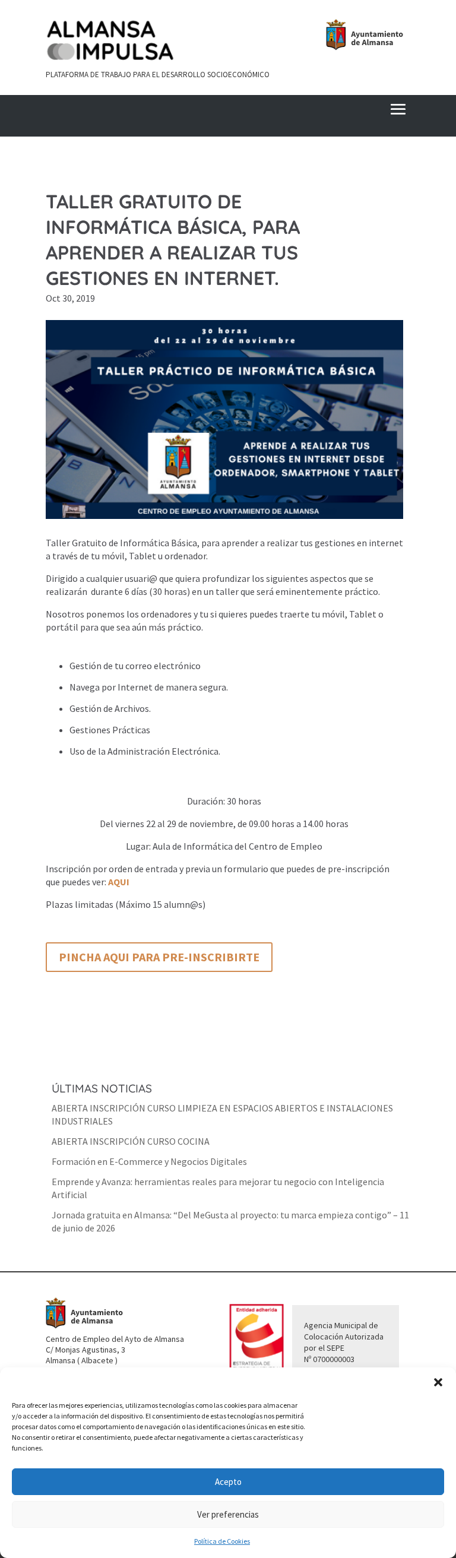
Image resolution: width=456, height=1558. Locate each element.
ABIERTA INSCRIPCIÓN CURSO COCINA (131, 1141)
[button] (438, 1382)
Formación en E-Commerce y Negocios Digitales (149, 1161)
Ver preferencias (228, 1514)
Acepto (228, 1481)
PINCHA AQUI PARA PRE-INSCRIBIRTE (159, 956)
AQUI (118, 882)
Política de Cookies (222, 1541)
